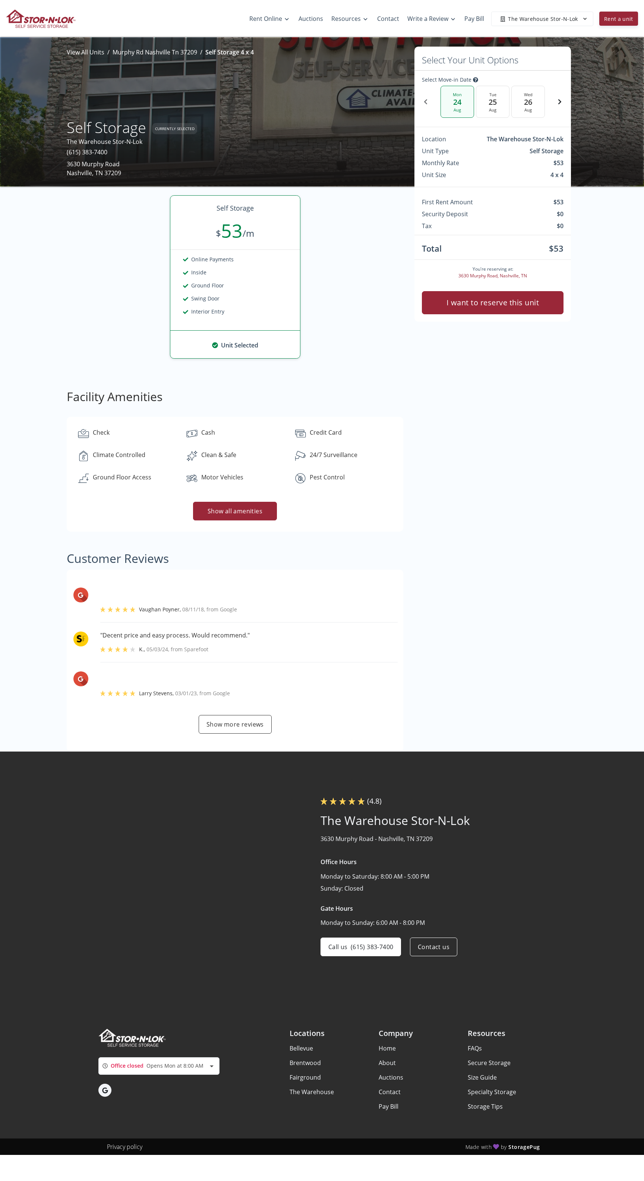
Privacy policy (124, 1147)
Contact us (433, 947)
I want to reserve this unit (492, 302)
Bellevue (301, 1048)
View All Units (85, 52)
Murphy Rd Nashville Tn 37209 (155, 52)
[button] (104, 1090)
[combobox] (159, 1066)
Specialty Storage (492, 1092)
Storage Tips (485, 1106)
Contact (390, 1092)
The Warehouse (312, 1092)
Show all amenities (235, 511)
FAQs (475, 1048)
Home (387, 1048)
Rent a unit (618, 18)
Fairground (305, 1077)
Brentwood (305, 1063)
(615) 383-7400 (87, 152)
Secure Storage (489, 1063)
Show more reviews (235, 724)
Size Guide (482, 1077)
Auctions (391, 1077)
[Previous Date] (425, 102)
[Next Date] (560, 102)
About (387, 1063)
